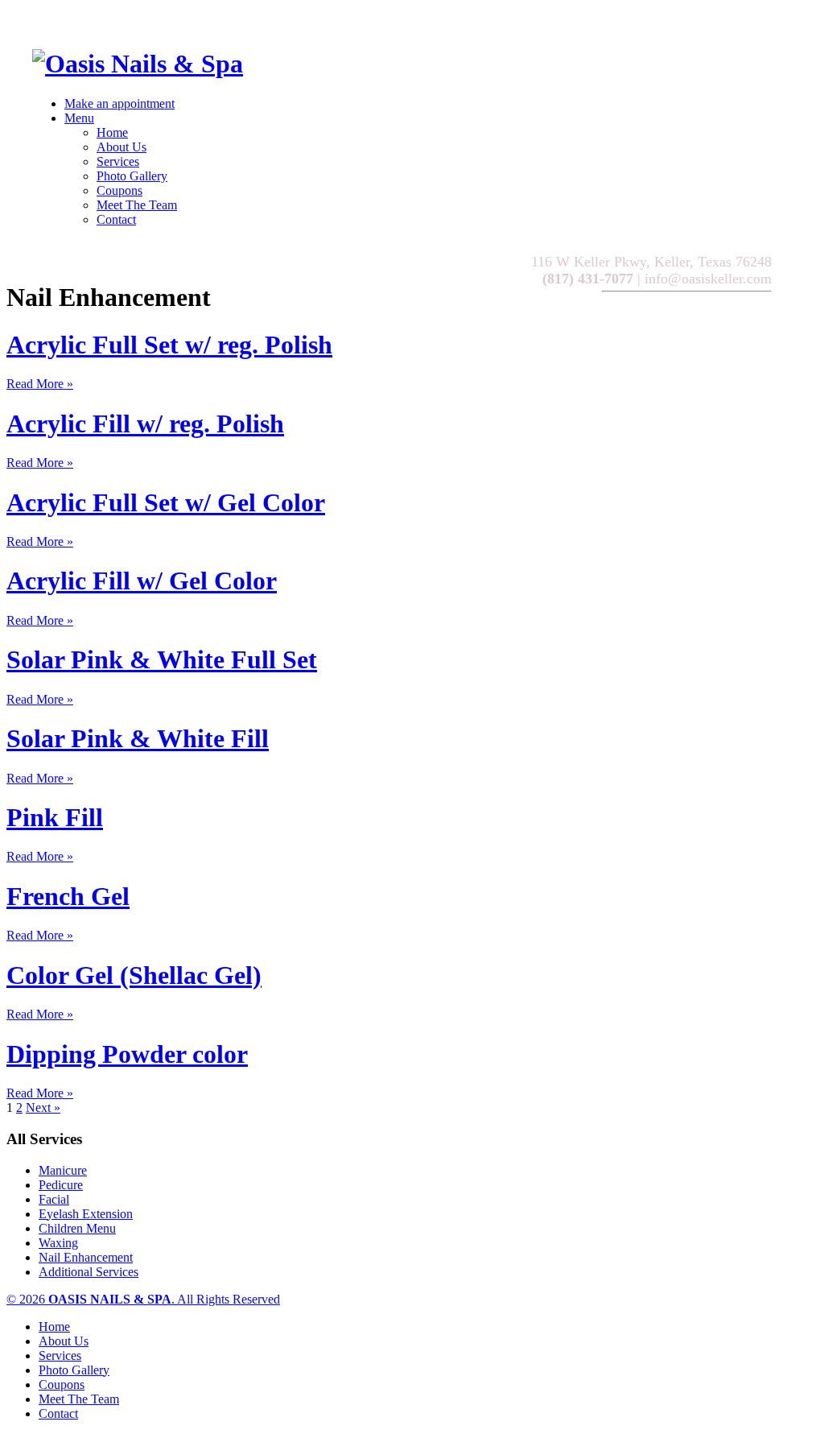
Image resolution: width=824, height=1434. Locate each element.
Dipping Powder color (127, 1053)
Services (118, 161)
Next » (43, 1107)
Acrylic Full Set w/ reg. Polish (169, 344)
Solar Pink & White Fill (137, 738)
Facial (54, 1199)
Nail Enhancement (86, 1257)
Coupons (119, 190)
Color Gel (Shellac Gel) (134, 975)
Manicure (63, 1170)
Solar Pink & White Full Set (161, 659)
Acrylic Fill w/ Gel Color (141, 580)
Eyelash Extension (86, 1214)
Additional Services (88, 1272)
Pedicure (61, 1185)
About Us (121, 147)
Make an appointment (119, 103)
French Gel (68, 896)
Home (112, 132)
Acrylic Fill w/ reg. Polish (145, 423)
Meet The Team (137, 205)
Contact (116, 219)
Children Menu (77, 1228)
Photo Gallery (132, 176)
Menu (79, 118)
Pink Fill (54, 817)
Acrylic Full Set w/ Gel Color (165, 502)
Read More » (39, 384)
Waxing (58, 1243)
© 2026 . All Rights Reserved (143, 1299)
